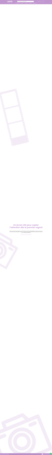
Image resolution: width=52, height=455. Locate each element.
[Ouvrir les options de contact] (51, 454)
